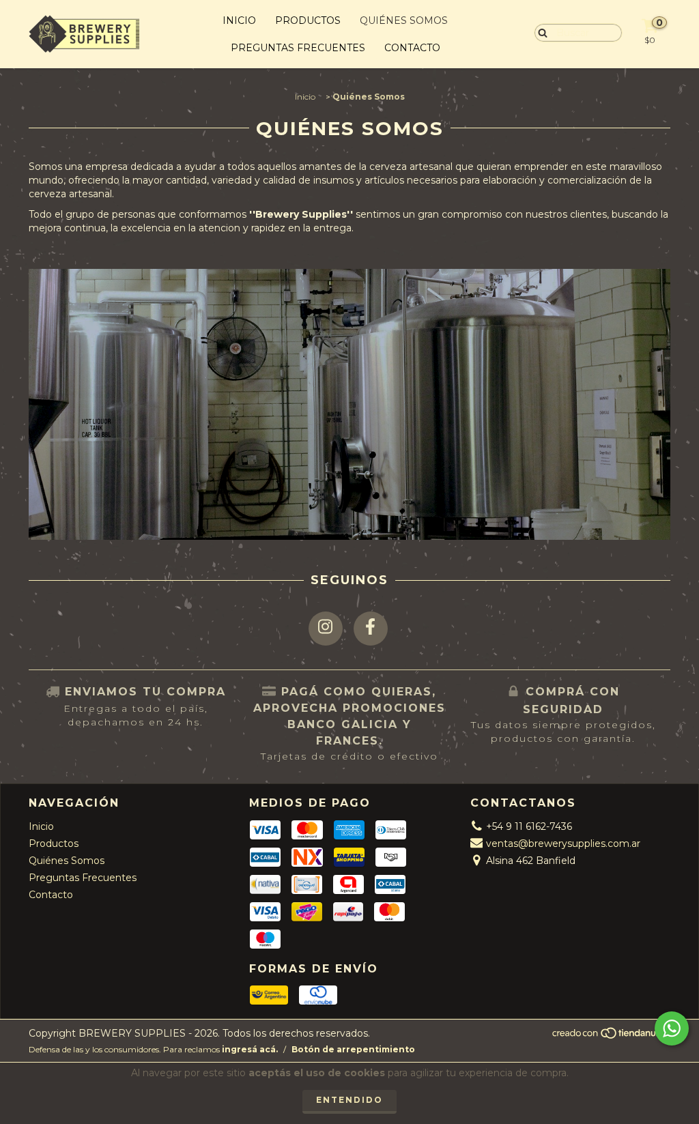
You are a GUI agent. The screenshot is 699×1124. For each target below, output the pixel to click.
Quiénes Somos (404, 20)
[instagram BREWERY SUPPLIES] (326, 628)
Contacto (412, 48)
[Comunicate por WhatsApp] (672, 1028)
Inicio (239, 20)
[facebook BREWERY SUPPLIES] (371, 628)
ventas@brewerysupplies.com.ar (563, 843)
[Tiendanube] (610, 1037)
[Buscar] (539, 32)
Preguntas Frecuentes (298, 48)
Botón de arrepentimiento (353, 1049)
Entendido (349, 1100)
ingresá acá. (250, 1049)
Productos (308, 20)
